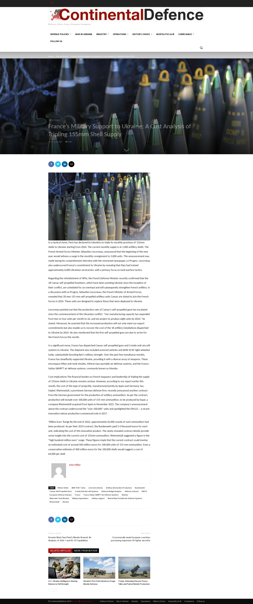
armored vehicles (96, 488)
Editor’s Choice (159, 601)
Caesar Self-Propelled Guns (61, 491)
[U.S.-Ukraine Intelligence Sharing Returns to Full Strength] (64, 568)
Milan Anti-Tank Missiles (59, 498)
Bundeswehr (140, 488)
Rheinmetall (54, 502)
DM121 (144, 491)
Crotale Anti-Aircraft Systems (86, 491)
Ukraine (66, 502)
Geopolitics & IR (174, 601)
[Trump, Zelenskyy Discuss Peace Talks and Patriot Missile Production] (134, 568)
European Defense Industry (61, 495)
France (77, 495)
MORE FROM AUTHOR (85, 550)
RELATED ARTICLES (60, 550)
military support (98, 498)
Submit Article (86, 601)
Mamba (125, 495)
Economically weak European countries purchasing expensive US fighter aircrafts (130, 539)
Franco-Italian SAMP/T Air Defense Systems (101, 495)
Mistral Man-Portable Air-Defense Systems (125, 498)
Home (50, 56)
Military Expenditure (80, 498)
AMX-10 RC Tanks (78, 488)
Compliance (189, 601)
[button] (51, 3)
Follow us (201, 601)
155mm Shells (62, 488)
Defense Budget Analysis (111, 491)
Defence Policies (107, 601)
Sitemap (75, 601)
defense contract (132, 491)
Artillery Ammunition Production (119, 488)
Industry (134, 601)
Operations (145, 601)
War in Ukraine (62, 56)
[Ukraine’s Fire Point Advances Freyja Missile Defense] (99, 568)
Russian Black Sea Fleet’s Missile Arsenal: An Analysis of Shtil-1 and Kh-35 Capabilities (69, 539)
